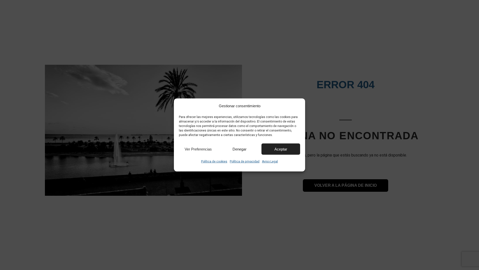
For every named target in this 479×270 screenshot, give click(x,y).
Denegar (239, 149)
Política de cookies (214, 161)
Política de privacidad (244, 161)
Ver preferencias (198, 149)
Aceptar (280, 149)
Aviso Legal (270, 161)
